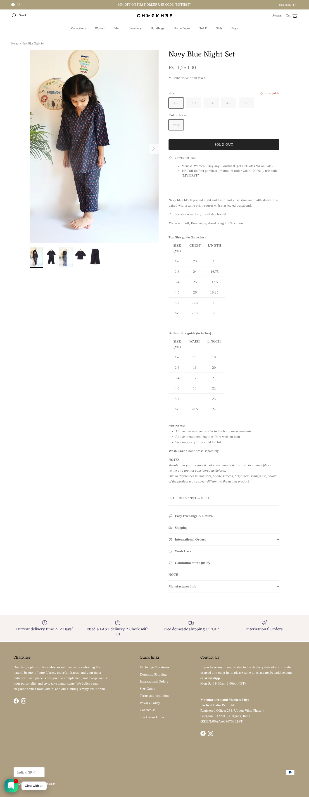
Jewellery (135, 28)
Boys (234, 28)
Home (14, 43)
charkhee (27, 783)
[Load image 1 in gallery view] (94, 146)
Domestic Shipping (153, 674)
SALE (203, 28)
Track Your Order (152, 717)
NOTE (173, 574)
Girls (219, 28)
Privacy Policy (150, 703)
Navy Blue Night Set (33, 43)
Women (100, 28)
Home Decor (182, 28)
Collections (78, 28)
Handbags (157, 28)
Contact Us (147, 710)
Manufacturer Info (182, 586)
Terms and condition (154, 695)
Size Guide (147, 688)
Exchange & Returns (154, 667)
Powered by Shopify (44, 783)
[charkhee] (154, 15)
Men (117, 28)
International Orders (154, 681)
